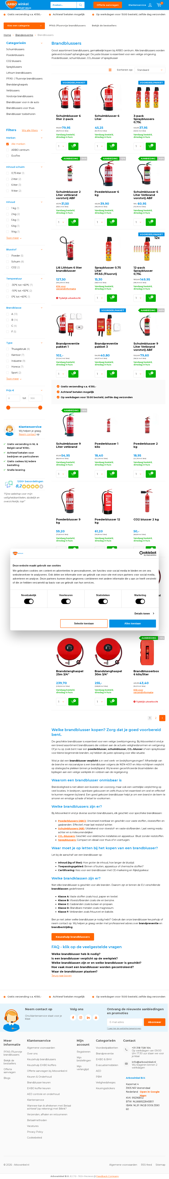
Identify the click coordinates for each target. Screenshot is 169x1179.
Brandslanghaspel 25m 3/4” (69, 673)
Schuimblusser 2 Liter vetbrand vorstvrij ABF (68, 195)
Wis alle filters (30, 130)
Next (162, 718)
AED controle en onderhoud (43, 1094)
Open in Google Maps (150, 1093)
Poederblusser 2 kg (146, 445)
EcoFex (15, 155)
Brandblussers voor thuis (20, 108)
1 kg (15, 208)
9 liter (16, 190)
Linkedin (88, 1017)
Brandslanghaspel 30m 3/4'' (108, 673)
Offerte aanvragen (108, 5)
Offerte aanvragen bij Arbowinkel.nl (47, 1070)
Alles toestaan (132, 623)
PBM (99, 1076)
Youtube (96, 1017)
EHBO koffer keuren (39, 1088)
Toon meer (12, 237)
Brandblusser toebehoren (20, 114)
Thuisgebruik (20, 348)
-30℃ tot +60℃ (22, 284)
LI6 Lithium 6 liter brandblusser (69, 269)
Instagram (81, 1017)
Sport (16, 372)
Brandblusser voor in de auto (22, 102)
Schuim (17, 261)
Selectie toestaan (84, 623)
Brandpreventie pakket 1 (67, 345)
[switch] (66, 601)
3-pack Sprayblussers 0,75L (144, 119)
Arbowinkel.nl (21, 1164)
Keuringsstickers (105, 1088)
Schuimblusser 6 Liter (107, 117)
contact (31, 434)
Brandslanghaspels (17, 84)
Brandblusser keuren (39, 1082)
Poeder (17, 255)
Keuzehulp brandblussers (73, 936)
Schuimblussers (15, 49)
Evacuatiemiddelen (107, 1065)
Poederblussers (15, 55)
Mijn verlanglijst (83, 1068)
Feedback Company (107, 1176)
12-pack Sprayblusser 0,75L (143, 271)
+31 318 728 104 (141, 1047)
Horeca (17, 366)
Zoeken (81, 5)
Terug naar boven (61, 975)
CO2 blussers (13, 61)
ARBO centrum (20, 149)
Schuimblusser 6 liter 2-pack (68, 117)
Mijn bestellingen (84, 1059)
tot (23, 398)
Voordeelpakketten (107, 1047)
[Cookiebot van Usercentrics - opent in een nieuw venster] (141, 553)
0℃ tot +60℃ (20, 296)
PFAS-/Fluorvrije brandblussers (67, 25)
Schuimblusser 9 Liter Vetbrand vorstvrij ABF (146, 346)
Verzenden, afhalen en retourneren (47, 1114)
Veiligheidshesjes (105, 1082)
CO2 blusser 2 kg (146, 519)
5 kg (15, 219)
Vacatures (32, 1126)
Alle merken (18, 143)
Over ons (32, 1053)
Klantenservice (35, 1099)
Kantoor (17, 354)
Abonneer (154, 1022)
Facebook (73, 1017)
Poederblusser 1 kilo (106, 445)
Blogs (7, 1078)
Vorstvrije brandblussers (19, 96)
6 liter (16, 184)
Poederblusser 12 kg (107, 521)
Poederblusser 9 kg (68, 521)
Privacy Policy (35, 1131)
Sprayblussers (14, 66)
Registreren (83, 1051)
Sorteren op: (125, 69)
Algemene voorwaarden (41, 1047)
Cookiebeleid (34, 1137)
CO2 (15, 267)
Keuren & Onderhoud (39, 1076)
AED (98, 1070)
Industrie (18, 360)
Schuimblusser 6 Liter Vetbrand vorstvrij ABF (146, 195)
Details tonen (142, 613)
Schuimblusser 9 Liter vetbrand (68, 445)
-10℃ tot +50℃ (21, 290)
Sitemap (160, 1164)
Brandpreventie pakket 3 (106, 345)
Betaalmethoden (37, 1120)
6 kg (15, 225)
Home (7, 35)
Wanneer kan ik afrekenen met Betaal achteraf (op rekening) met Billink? (49, 1107)
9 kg (15, 231)
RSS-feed (146, 1164)
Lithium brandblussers (19, 72)
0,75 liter (17, 173)
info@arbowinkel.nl (144, 1062)
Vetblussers (12, 90)
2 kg (15, 214)
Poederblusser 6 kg (107, 193)
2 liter (16, 179)
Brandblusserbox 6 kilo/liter (146, 673)
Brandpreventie (24, 35)
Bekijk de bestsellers (104, 25)
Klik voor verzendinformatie (66, 287)
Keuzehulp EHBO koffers (41, 1065)
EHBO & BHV (104, 1059)
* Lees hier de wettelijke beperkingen (124, 1028)
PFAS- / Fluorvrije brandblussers (24, 78)
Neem (23, 434)
